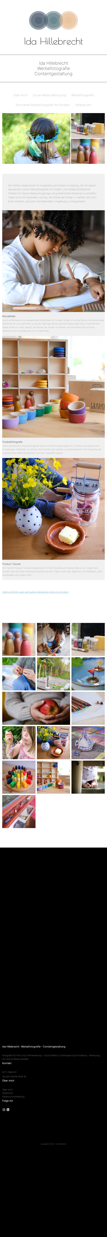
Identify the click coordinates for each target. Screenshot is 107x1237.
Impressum (7, 1093)
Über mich (7, 1089)
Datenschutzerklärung (13, 1096)
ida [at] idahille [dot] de (14, 1076)
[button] (36, 138)
